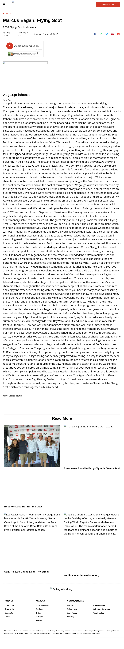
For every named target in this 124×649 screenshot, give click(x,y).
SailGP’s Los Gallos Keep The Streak (26, 571)
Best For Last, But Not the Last (23, 506)
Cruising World (99, 605)
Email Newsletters (42, 605)
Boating (70, 605)
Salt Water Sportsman (101, 609)
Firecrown (32, 633)
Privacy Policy (10, 605)
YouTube (39, 621)
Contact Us (9, 613)
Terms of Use (9, 609)
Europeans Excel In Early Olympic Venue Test (92, 468)
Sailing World (72, 609)
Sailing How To (15, 396)
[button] (95, 34)
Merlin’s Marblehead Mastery (81, 575)
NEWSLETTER (108, 4)
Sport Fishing (72, 613)
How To (7, 13)
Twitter (38, 613)
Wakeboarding (98, 613)
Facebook (39, 609)
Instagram (39, 617)
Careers (7, 617)
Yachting (70, 617)
